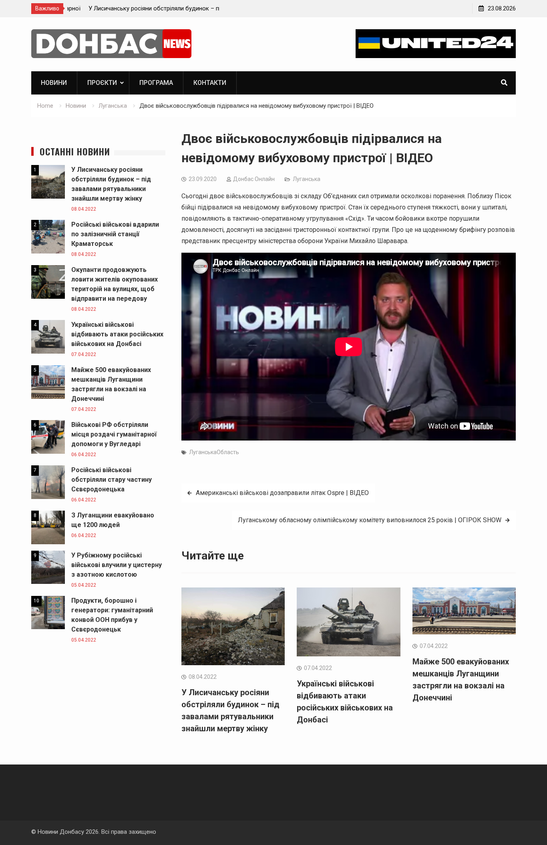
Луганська (306, 179)
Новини (54, 83)
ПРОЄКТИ (102, 83)
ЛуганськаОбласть (214, 452)
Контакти (209, 83)
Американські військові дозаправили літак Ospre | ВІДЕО (282, 493)
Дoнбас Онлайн (254, 179)
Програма (156, 83)
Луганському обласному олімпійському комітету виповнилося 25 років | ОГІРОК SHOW (369, 520)
